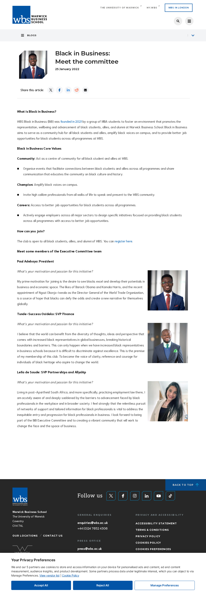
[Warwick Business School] (29, 15)
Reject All (102, 585)
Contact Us (53, 535)
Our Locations (25, 535)
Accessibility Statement (156, 523)
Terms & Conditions (152, 529)
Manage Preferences (164, 585)
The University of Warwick (119, 7)
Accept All (41, 585)
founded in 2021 (71, 121)
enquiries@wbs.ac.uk (92, 523)
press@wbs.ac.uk (89, 548)
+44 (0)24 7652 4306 (92, 528)
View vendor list (49, 575)
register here (123, 241)
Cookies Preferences (153, 549)
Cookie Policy (70, 575)
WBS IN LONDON (178, 7)
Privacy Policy (148, 536)
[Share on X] (50, 90)
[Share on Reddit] (76, 90)
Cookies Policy (148, 542)
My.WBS (152, 7)
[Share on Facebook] (59, 90)
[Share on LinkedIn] (68, 90)
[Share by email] (85, 90)
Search (178, 21)
